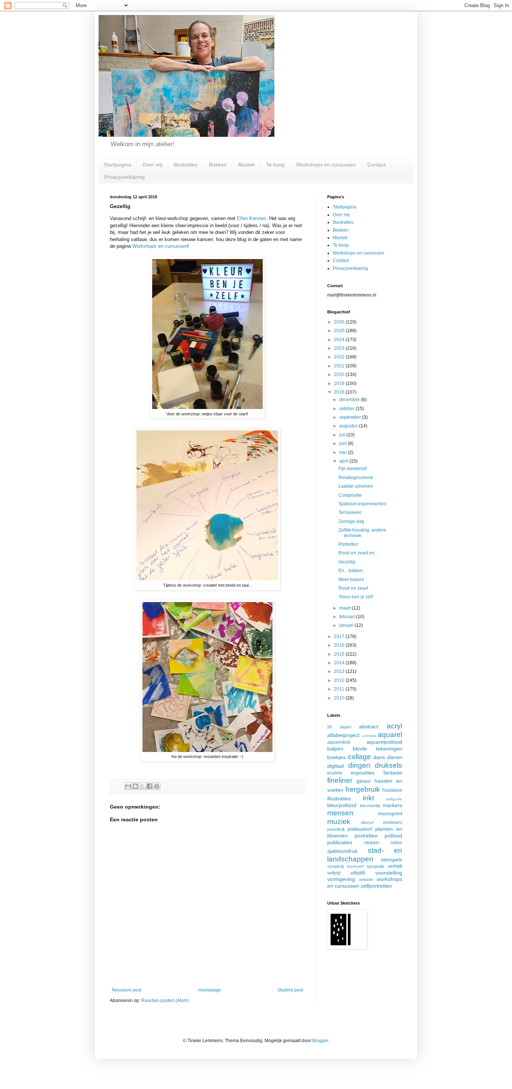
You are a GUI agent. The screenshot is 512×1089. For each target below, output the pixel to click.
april (344, 461)
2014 (340, 662)
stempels (391, 860)
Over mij (152, 165)
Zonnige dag (351, 521)
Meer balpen (351, 579)
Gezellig (346, 562)
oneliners (392, 822)
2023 (340, 348)
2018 (340, 392)
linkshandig (370, 805)
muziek (338, 821)
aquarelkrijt (338, 742)
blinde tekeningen (378, 749)
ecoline (334, 773)
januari (347, 625)
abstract (368, 726)
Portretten (348, 544)
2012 (340, 680)
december (350, 399)
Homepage (209, 990)
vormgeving (341, 879)
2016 (340, 645)
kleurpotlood (341, 805)
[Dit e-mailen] (128, 786)
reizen (371, 842)
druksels (388, 765)
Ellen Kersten (251, 218)
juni (343, 443)
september (350, 417)
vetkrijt (333, 873)
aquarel (390, 734)
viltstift (357, 873)
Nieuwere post (126, 990)
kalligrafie (394, 799)
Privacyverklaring (124, 177)
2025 (340, 330)
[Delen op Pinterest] (156, 786)
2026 (340, 322)
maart (345, 608)
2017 (340, 636)
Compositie (350, 495)
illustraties (339, 798)
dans (379, 757)
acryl (394, 726)
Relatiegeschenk (355, 477)
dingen (359, 765)
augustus (349, 425)
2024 (340, 339)
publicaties (339, 842)
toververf (355, 866)
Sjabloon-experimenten (362, 503)
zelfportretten (376, 886)
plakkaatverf (359, 829)
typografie (376, 866)
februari (347, 616)
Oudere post (290, 990)
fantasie (392, 773)
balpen (335, 749)
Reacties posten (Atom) (165, 1000)
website (366, 879)
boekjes (336, 757)
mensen (340, 813)
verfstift (395, 866)
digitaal (335, 766)
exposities (362, 773)
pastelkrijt (335, 829)
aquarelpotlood (384, 742)
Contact (376, 165)
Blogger (320, 1040)
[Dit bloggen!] (135, 786)
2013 (340, 671)
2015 (340, 654)
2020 (340, 374)
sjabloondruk (342, 851)
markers (392, 805)
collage (359, 757)
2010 (340, 698)
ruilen (396, 842)
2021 (340, 365)
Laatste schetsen (355, 486)
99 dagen (339, 727)
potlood (393, 836)
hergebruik (363, 789)
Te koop (275, 165)
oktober (347, 408)
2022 (340, 357)
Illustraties (186, 165)
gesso (363, 781)
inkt (368, 798)
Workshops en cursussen (326, 165)
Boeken (218, 165)
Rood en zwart (353, 588)
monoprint (390, 813)
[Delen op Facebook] (149, 786)
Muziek (246, 165)
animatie (369, 736)
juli (342, 434)
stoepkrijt (335, 866)
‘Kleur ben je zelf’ (356, 596)
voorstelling (388, 873)
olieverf (367, 822)
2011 (340, 689)
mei (343, 452)
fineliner (339, 780)
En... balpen (350, 570)
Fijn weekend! (352, 468)
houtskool (392, 790)
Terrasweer (349, 512)
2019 (340, 383)
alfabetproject (343, 735)
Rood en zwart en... (358, 553)
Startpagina (117, 165)
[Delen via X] (142, 786)
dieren (394, 757)
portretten (366, 836)
